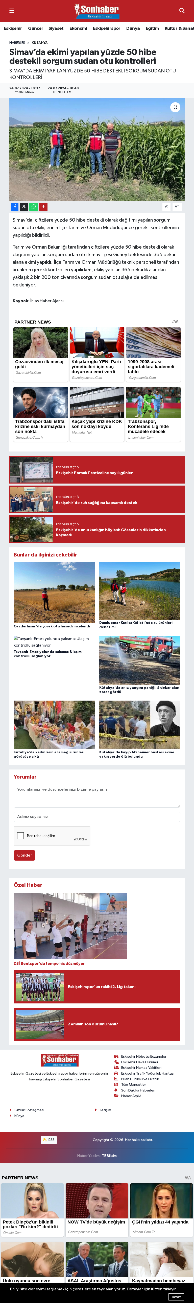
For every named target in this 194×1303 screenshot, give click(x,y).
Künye (19, 1116)
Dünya (133, 28)
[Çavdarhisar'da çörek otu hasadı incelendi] (54, 593)
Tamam (176, 1296)
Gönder (24, 855)
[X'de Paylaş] (24, 207)
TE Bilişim (109, 1156)
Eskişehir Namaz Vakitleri (141, 1068)
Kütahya (40, 43)
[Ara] (182, 11)
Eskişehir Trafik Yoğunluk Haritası (147, 1073)
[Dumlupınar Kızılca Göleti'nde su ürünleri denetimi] (140, 591)
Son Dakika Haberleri (138, 1090)
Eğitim (152, 28)
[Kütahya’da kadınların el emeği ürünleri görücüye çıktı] (54, 725)
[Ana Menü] (11, 11)
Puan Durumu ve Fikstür (140, 1079)
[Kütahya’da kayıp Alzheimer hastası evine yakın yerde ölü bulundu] (140, 725)
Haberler (17, 43)
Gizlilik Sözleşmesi (29, 1110)
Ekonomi (78, 28)
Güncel (35, 28)
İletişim (105, 1110)
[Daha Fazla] (43, 207)
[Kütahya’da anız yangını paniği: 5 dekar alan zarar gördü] (140, 660)
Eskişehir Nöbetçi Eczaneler (143, 1056)
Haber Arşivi (131, 1096)
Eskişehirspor (106, 28)
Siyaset (56, 28)
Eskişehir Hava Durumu (139, 1062)
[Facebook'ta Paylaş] (14, 207)
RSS (51, 1140)
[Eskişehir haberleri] (96, 11)
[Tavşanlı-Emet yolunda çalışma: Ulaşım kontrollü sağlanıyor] (54, 642)
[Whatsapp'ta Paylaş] (33, 207)
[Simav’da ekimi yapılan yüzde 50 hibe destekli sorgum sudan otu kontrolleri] (97, 149)
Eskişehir (13, 28)
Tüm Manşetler (133, 1084)
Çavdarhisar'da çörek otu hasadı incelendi (52, 626)
